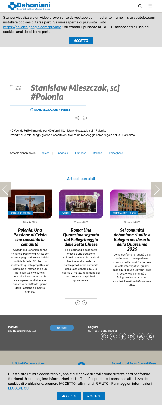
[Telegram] (113, 336)
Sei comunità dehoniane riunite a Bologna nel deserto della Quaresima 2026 (132, 239)
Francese (80, 153)
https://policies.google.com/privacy (32, 27)
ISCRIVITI (62, 327)
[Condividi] (77, 118)
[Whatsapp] (104, 336)
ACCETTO (81, 40)
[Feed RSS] (150, 336)
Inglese (45, 153)
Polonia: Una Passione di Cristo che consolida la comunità (30, 237)
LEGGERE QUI (19, 388)
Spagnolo (62, 153)
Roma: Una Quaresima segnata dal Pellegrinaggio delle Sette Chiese (81, 237)
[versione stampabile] (85, 118)
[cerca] (140, 6)
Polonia (65, 109)
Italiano (97, 153)
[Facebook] (122, 336)
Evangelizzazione (46, 109)
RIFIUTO (93, 396)
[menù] (150, 6)
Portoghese (116, 153)
